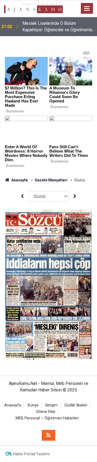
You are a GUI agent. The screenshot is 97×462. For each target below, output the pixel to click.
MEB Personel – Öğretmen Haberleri (47, 418)
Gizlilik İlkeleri (75, 405)
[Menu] (87, 9)
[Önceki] (22, 196)
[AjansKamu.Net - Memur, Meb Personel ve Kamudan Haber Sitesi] (33, 8)
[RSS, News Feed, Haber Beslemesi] (48, 435)
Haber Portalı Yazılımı (31, 454)
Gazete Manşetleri (51, 180)
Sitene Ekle (45, 411)
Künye (33, 405)
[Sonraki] (75, 196)
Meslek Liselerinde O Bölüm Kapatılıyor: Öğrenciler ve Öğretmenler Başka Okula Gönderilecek (58, 27)
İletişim (51, 405)
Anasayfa (19, 180)
